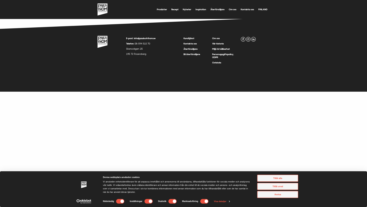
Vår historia (218, 43)
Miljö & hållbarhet (221, 48)
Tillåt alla (277, 178)
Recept (174, 9)
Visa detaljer (220, 201)
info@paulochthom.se (145, 38)
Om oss (232, 9)
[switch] (149, 201)
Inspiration (201, 9)
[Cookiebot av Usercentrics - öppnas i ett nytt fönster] (83, 201)
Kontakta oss (247, 9)
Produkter (162, 9)
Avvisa (277, 194)
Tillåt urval (278, 186)
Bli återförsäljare (192, 54)
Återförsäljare (217, 9)
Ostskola (216, 62)
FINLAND (262, 9)
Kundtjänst (189, 38)
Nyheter (187, 9)
